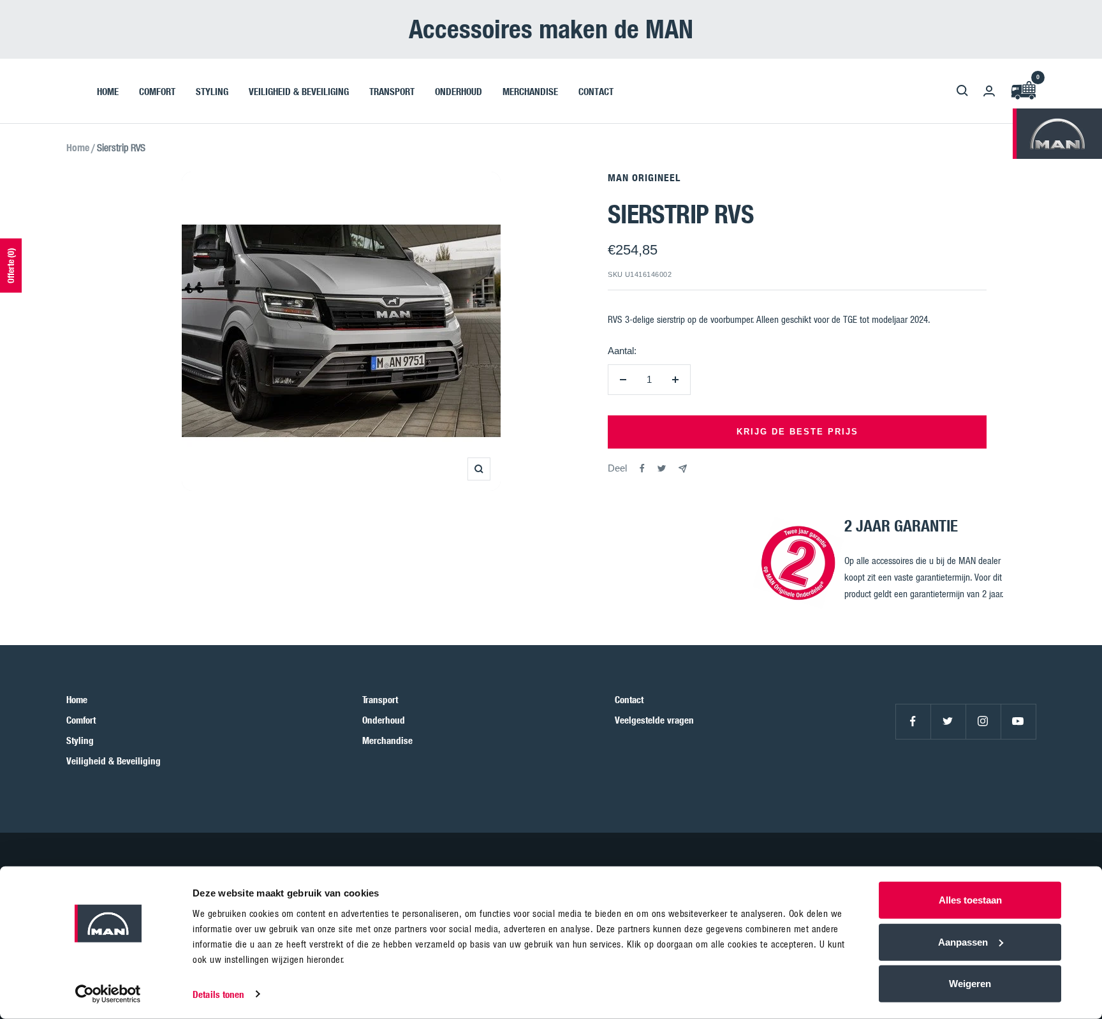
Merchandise (387, 740)
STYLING (212, 90)
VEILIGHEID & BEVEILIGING (299, 90)
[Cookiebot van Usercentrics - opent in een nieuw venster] (108, 994)
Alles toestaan (970, 900)
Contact (629, 699)
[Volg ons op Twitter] (948, 721)
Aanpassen (963, 941)
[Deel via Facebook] (642, 468)
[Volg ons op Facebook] (912, 721)
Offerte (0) (10, 265)
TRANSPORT (392, 90)
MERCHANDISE (530, 90)
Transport (380, 699)
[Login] (989, 91)
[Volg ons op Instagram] (983, 721)
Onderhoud (383, 719)
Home (77, 147)
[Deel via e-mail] (683, 469)
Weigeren (970, 983)
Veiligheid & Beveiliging (113, 760)
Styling (80, 740)
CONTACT (595, 90)
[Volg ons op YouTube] (1018, 721)
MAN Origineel (644, 177)
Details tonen (218, 994)
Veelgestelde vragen (654, 719)
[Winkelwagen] (1023, 91)
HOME (108, 90)
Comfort (81, 719)
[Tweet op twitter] (661, 468)
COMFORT (157, 90)
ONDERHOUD (458, 90)
